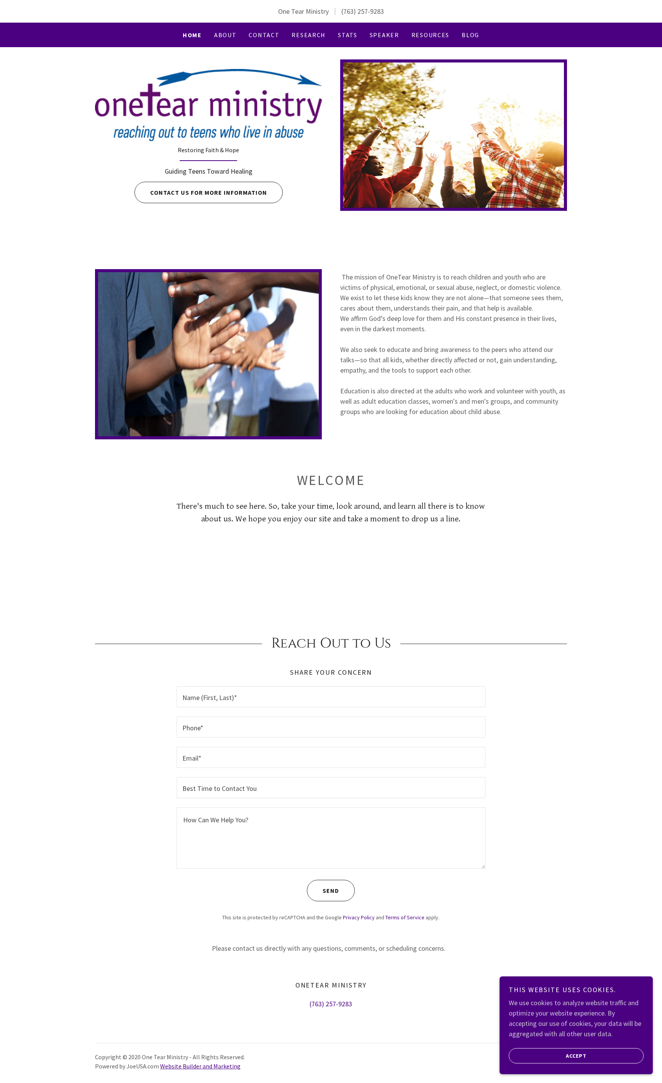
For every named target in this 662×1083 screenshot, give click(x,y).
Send (331, 890)
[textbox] (331, 696)
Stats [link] (347, 35)
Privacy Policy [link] (359, 917)
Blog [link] (470, 35)
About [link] (225, 35)
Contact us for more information (208, 192)
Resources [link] (430, 35)
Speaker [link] (384, 35)
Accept (576, 1055)
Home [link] (192, 35)
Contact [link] (264, 35)
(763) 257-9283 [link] (362, 11)
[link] (208, 104)
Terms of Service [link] (404, 917)
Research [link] (309, 35)
